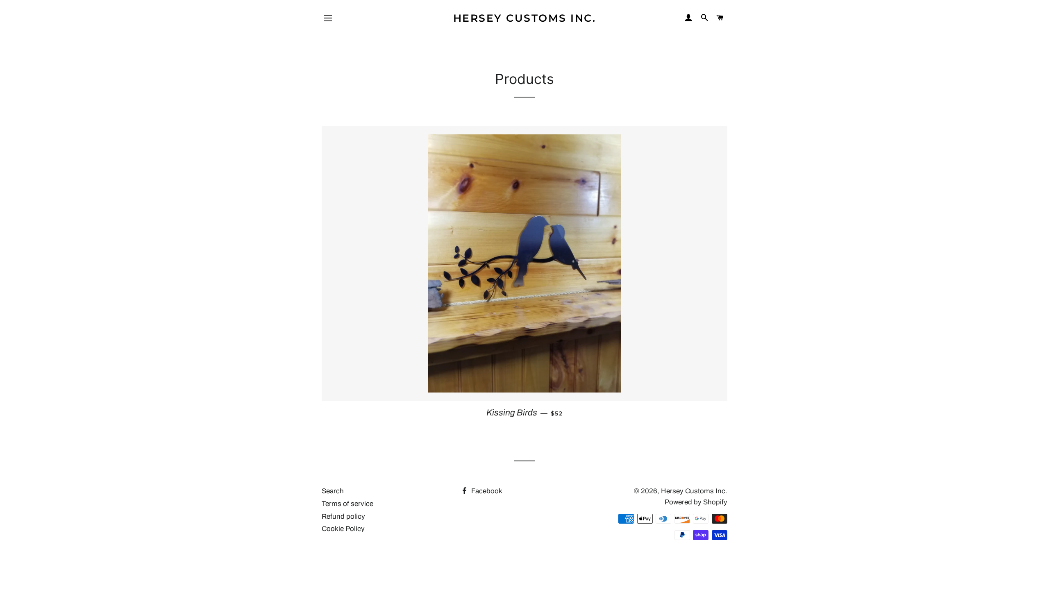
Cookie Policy (343, 529)
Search (333, 491)
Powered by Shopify (696, 502)
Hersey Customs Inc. (524, 18)
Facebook (486, 491)
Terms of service (347, 504)
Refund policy (343, 516)
